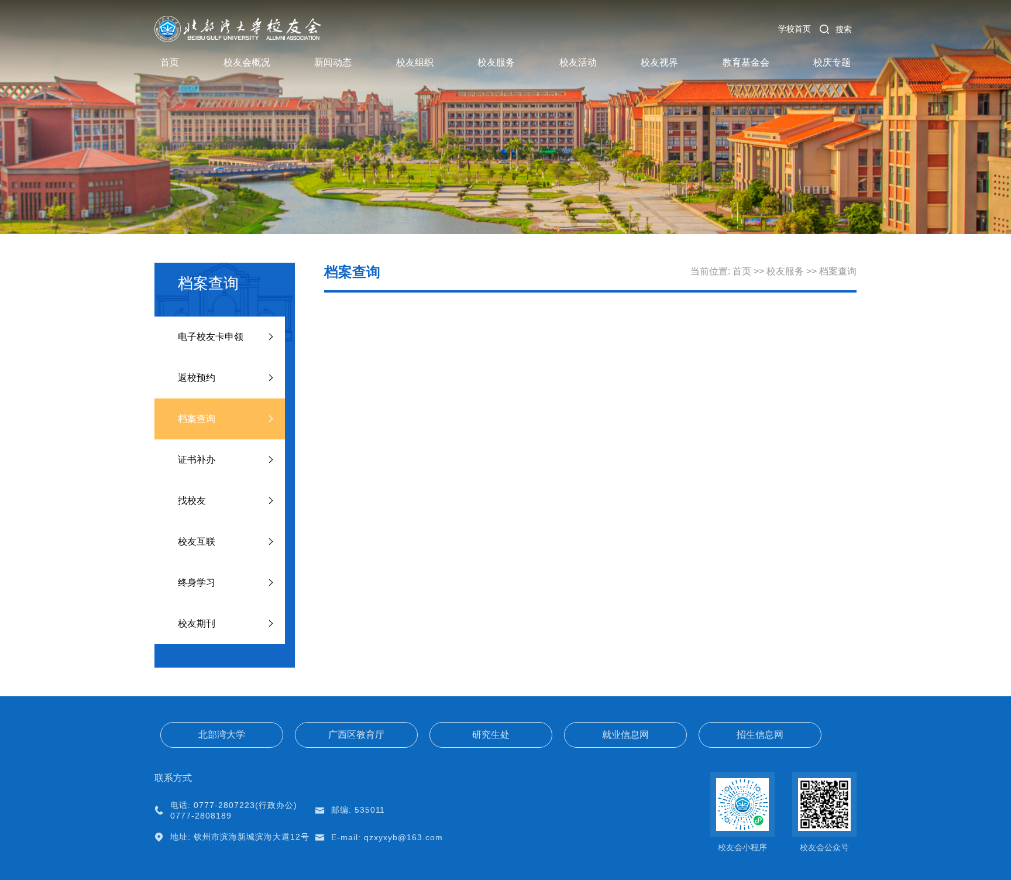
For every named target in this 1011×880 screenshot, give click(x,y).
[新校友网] (238, 21)
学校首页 (794, 28)
